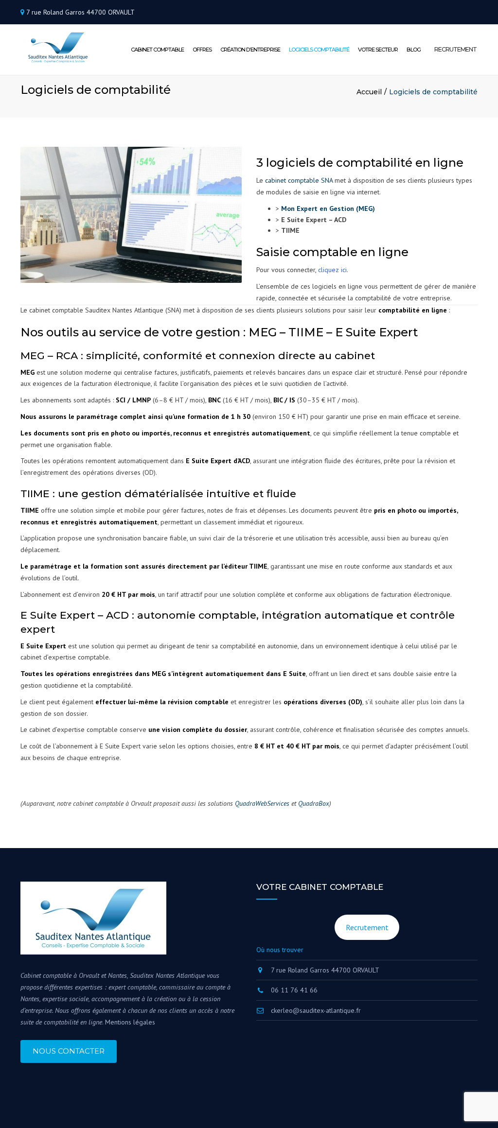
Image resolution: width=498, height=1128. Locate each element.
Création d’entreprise (250, 49)
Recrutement (367, 927)
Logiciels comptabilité (319, 49)
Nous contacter (69, 1051)
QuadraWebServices (262, 803)
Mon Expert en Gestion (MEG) (328, 208)
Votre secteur (378, 49)
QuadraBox (313, 803)
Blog (414, 49)
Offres (202, 49)
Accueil (369, 91)
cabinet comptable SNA (299, 180)
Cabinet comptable (157, 49)
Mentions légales (130, 1022)
